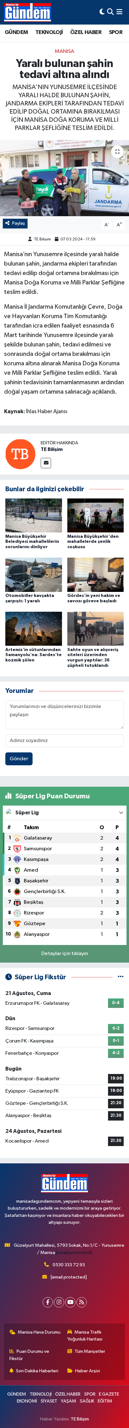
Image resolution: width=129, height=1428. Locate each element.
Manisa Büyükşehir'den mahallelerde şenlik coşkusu (93, 541)
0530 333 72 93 (69, 1264)
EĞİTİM (105, 1401)
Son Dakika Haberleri (37, 1371)
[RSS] (81, 1302)
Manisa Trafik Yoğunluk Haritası (84, 1335)
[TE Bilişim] (20, 454)
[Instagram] (59, 1302)
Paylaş (18, 223)
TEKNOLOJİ (49, 32)
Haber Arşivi (87, 1371)
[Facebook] (48, 1302)
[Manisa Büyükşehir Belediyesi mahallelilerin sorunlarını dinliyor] (33, 515)
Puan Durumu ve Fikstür (29, 1355)
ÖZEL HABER (85, 32)
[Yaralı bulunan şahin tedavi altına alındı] (64, 178)
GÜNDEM (16, 32)
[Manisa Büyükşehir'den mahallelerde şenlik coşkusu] (95, 515)
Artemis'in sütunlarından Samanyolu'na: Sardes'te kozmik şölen (33, 655)
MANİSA (64, 51)
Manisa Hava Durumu (39, 1332)
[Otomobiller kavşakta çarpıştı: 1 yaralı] (33, 574)
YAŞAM (68, 1401)
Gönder (19, 759)
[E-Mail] (46, 463)
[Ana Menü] (119, 12)
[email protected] (74, 1252)
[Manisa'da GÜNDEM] (27, 12)
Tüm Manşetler (90, 1351)
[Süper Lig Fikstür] (121, 977)
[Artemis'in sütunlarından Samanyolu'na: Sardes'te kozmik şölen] (33, 628)
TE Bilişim (42, 239)
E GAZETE (109, 1394)
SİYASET (49, 1401)
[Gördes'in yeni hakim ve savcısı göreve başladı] (95, 574)
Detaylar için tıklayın (64, 953)
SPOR (116, 32)
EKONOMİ (27, 1401)
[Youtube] (70, 1302)
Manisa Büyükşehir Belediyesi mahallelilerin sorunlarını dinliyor (32, 541)
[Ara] (110, 12)
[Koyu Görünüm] (102, 12)
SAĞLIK (87, 1401)
